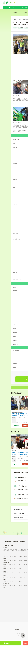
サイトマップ (17, 633)
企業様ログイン (18, 635)
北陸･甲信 (6, 563)
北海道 (5, 547)
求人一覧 (11, 8)
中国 (4, 575)
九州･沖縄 (6, 583)
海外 (4, 588)
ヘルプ (16, 631)
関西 (4, 571)
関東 (4, 558)
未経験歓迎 (20, 27)
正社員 (15, 27)
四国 (4, 579)
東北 (4, 554)
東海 (4, 567)
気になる (17, 425)
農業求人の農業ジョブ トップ (16, 12)
